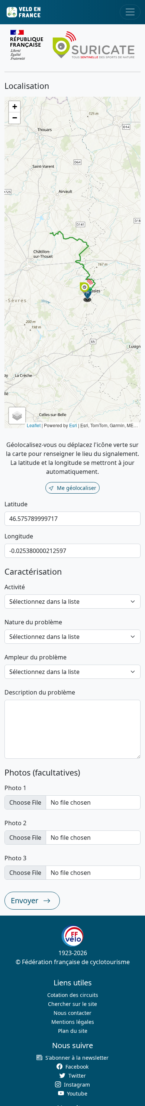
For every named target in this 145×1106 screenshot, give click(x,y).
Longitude (18, 536)
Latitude (16, 504)
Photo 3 (15, 858)
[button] (87, 294)
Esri (73, 425)
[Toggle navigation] (130, 11)
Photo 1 (15, 788)
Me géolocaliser (76, 487)
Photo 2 (15, 823)
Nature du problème (33, 622)
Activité (14, 587)
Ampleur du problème (35, 657)
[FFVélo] (72, 936)
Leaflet (34, 425)
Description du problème (39, 692)
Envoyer (25, 900)
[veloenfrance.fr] (23, 12)
